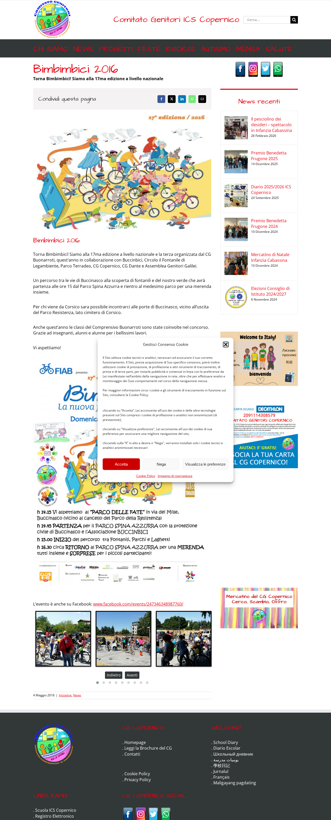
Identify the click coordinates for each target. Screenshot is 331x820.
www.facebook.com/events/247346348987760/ (138, 604)
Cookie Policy (145, 476)
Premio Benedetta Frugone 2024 (269, 223)
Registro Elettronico (54, 816)
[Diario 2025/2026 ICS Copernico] (236, 187)
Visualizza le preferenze (205, 464)
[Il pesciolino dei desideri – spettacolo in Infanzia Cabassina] (236, 119)
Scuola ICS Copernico (55, 810)
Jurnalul (220, 771)
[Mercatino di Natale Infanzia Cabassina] (236, 254)
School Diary (225, 742)
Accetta (121, 464)
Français (221, 777)
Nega (161, 464)
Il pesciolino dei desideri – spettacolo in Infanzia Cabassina (271, 124)
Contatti (132, 754)
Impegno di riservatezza (175, 476)
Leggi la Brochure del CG (148, 748)
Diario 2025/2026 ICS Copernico (271, 189)
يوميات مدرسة (225, 760)
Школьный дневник (233, 754)
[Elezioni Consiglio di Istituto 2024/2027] (236, 288)
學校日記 (221, 765)
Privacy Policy (137, 779)
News (77, 695)
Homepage (135, 742)
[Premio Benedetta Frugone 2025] (236, 153)
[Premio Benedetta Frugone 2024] (236, 220)
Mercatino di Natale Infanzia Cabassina (270, 257)
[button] (225, 344)
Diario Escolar (226, 748)
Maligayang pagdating (234, 783)
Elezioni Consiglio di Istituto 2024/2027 (270, 291)
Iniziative (65, 695)
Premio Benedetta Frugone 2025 (269, 155)
